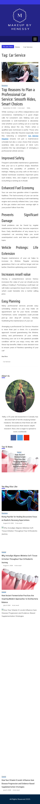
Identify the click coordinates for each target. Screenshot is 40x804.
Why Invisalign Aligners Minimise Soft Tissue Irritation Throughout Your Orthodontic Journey (19, 559)
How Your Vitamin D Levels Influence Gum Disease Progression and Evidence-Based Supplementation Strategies (18, 783)
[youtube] (26, 437)
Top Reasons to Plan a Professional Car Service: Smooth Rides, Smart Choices (19, 97)
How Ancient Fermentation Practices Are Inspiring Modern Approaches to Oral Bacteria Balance (20, 460)
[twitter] (20, 437)
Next (34, 461)
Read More (5, 356)
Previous (5, 461)
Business (5, 85)
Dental (19, 452)
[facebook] (13, 437)
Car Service (6, 361)
